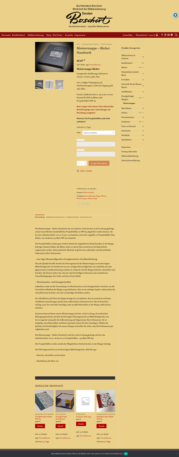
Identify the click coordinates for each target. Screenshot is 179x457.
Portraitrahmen (127, 117)
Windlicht (125, 135)
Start (78, 44)
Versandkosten (95, 64)
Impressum (79, 34)
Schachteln (126, 130)
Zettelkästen (126, 139)
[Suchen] (176, 34)
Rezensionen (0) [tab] (86, 217)
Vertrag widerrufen (129, 151)
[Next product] (137, 40)
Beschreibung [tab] (40, 217)
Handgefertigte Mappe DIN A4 (43, 417)
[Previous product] (142, 40)
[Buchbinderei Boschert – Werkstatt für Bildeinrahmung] (89, 16)
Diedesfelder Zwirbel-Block (130, 73)
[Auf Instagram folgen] (165, 35)
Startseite (6, 34)
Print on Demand (128, 126)
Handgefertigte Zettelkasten (61, 417)
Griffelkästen (126, 91)
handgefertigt (90, 196)
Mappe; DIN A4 (101, 196)
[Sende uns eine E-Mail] (168, 35)
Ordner (124, 112)
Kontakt (69, 34)
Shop (48, 34)
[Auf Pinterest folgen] (172, 35)
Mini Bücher (126, 108)
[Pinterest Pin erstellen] (88, 204)
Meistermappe (92, 198)
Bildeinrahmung (36, 34)
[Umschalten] (142, 67)
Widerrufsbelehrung (129, 156)
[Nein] (176, 454)
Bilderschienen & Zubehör (128, 57)
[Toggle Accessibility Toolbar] (175, 14)
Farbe (78, 132)
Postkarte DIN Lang (83, 416)
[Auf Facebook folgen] (162, 35)
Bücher (124, 67)
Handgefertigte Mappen (127, 97)
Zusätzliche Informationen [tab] (55, 217)
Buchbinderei (18, 34)
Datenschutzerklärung (130, 160)
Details (40, 426)
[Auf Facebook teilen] (79, 204)
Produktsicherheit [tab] (72, 217)
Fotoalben (125, 79)
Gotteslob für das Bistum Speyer (131, 85)
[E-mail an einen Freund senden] (83, 204)
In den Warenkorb (99, 163)
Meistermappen (129, 103)
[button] (128, 35)
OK (126, 454)
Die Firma (57, 34)
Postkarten (125, 121)
